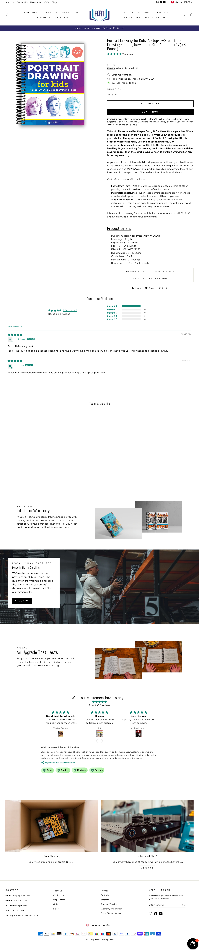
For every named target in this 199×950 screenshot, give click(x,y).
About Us (9, 2)
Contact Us (22, 2)
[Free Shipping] (51, 826)
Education (132, 12)
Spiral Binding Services (111, 913)
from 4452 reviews (99, 705)
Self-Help (42, 17)
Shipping (111, 68)
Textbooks (132, 17)
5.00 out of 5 (70, 310)
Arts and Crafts (58, 12)
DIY (77, 12)
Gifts (46, 2)
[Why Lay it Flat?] (147, 826)
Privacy (104, 890)
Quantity (114, 89)
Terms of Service (109, 904)
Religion (163, 12)
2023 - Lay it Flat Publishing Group (99, 939)
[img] (15, 334)
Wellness (61, 17)
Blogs (54, 2)
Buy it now (150, 112)
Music (148, 12)
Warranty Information (111, 908)
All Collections (157, 17)
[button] (114, 54)
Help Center (36, 2)
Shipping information (150, 278)
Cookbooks (33, 12)
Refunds (105, 895)
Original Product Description (150, 271)
